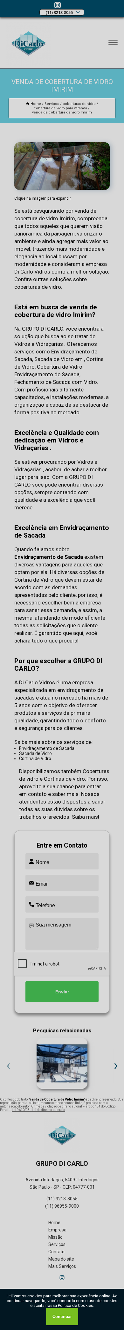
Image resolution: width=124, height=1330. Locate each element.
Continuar (62, 1316)
